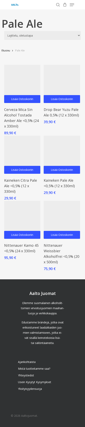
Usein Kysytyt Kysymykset (34, 382)
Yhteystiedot (26, 375)
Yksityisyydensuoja (30, 389)
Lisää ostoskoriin (22, 99)
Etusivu (6, 50)
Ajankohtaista (27, 362)
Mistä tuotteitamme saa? (34, 368)
